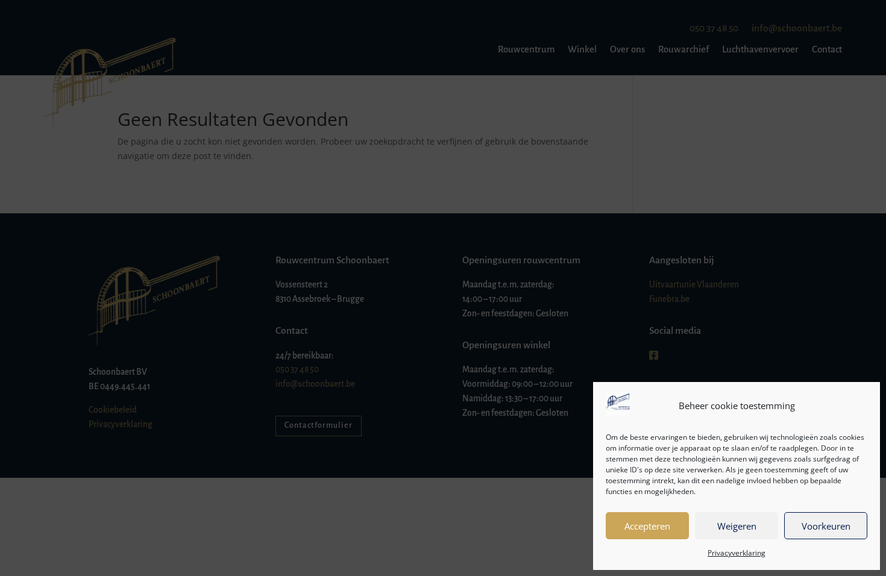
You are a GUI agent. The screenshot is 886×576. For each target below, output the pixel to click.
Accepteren (647, 526)
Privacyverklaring (736, 553)
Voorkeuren (826, 526)
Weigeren (736, 526)
